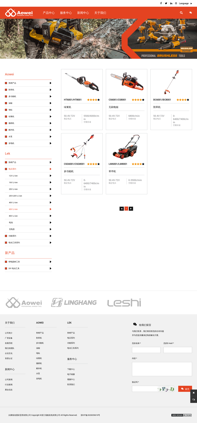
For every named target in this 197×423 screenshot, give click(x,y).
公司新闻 (8, 379)
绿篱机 (39, 358)
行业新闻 (8, 384)
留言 (185, 388)
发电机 (39, 378)
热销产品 (40, 332)
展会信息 (8, 389)
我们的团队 (9, 348)
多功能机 (40, 343)
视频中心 (71, 379)
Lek (69, 322)
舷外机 (39, 368)
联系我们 (71, 384)
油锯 (38, 348)
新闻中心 (10, 369)
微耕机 (39, 363)
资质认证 (8, 358)
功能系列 (71, 343)
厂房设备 (8, 338)
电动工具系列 (73, 348)
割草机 (39, 338)
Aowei (40, 322)
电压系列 (71, 338)
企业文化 (8, 353)
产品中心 (49, 13)
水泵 (38, 373)
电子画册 (71, 374)
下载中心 (71, 369)
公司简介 (8, 333)
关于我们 (100, 13)
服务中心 (72, 358)
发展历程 (8, 343)
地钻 (38, 353)
